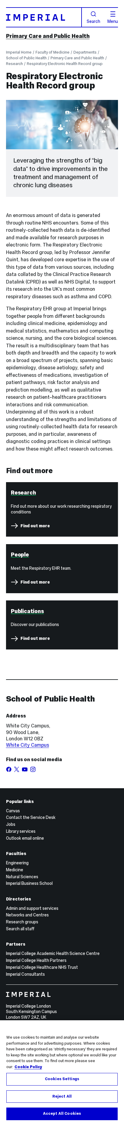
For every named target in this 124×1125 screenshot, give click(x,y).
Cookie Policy (28, 1067)
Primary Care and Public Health (48, 36)
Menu (112, 21)
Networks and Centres (27, 915)
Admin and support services (32, 908)
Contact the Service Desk (30, 817)
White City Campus (27, 745)
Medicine (14, 869)
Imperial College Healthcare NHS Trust (42, 967)
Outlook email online (25, 838)
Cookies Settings (62, 1079)
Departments (85, 52)
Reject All (62, 1096)
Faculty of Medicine (53, 52)
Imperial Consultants (25, 974)
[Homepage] (44, 17)
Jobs (10, 824)
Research (14, 63)
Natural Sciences (22, 876)
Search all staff (20, 928)
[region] (62, 1072)
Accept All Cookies (62, 1113)
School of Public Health (26, 58)
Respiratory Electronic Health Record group (65, 63)
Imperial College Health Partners (36, 960)
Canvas (13, 811)
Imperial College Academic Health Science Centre (53, 953)
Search (93, 21)
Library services (21, 831)
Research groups (22, 922)
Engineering (17, 863)
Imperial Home (19, 52)
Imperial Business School (29, 883)
